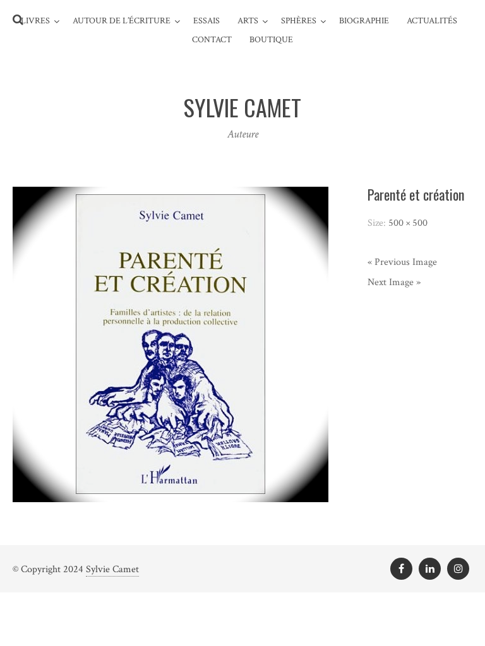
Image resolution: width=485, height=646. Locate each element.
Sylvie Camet (112, 569)
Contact (212, 39)
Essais (206, 20)
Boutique (271, 39)
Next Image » (394, 282)
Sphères (298, 20)
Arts (247, 20)
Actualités (432, 20)
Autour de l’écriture (122, 20)
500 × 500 (408, 223)
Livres (35, 20)
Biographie (364, 20)
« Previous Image (402, 262)
